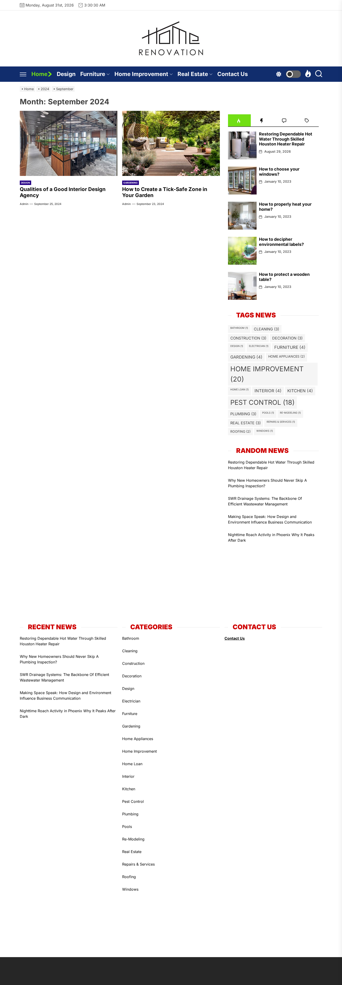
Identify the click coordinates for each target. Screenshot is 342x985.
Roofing (240, 431)
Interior (268, 390)
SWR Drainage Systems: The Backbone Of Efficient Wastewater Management (265, 501)
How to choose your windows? (279, 172)
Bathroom (239, 327)
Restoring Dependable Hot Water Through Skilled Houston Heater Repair (285, 139)
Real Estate (193, 74)
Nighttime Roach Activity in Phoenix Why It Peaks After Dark (271, 537)
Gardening (130, 182)
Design (66, 74)
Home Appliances (286, 356)
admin (24, 204)
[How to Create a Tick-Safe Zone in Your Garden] (171, 143)
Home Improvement (141, 74)
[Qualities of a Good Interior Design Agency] (68, 143)
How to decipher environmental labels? (281, 242)
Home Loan (239, 389)
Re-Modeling (290, 412)
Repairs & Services (281, 421)
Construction (248, 338)
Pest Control (262, 402)
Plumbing (243, 414)
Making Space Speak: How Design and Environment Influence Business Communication (270, 519)
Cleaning (266, 329)
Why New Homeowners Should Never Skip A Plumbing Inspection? (267, 483)
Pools (268, 412)
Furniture (92, 74)
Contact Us (232, 74)
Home (39, 74)
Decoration (287, 338)
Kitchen (300, 390)
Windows (264, 430)
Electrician (258, 346)
